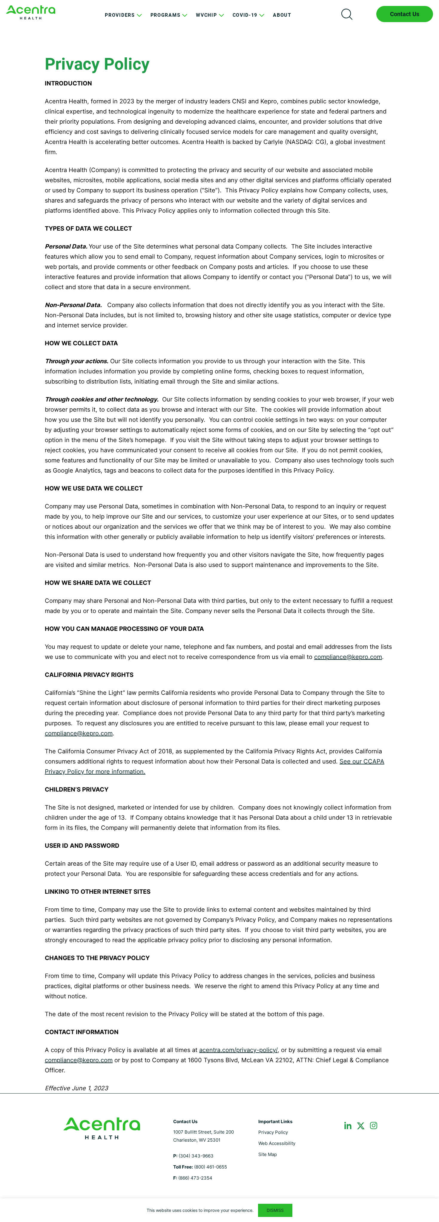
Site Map (267, 1154)
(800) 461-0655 (210, 1167)
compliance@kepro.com (348, 656)
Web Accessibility (276, 1143)
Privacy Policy (273, 1132)
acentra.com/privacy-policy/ (238, 1050)
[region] (219, 1210)
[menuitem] (120, 20)
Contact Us (404, 14)
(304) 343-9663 (196, 1156)
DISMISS (275, 1210)
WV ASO (30, 12)
